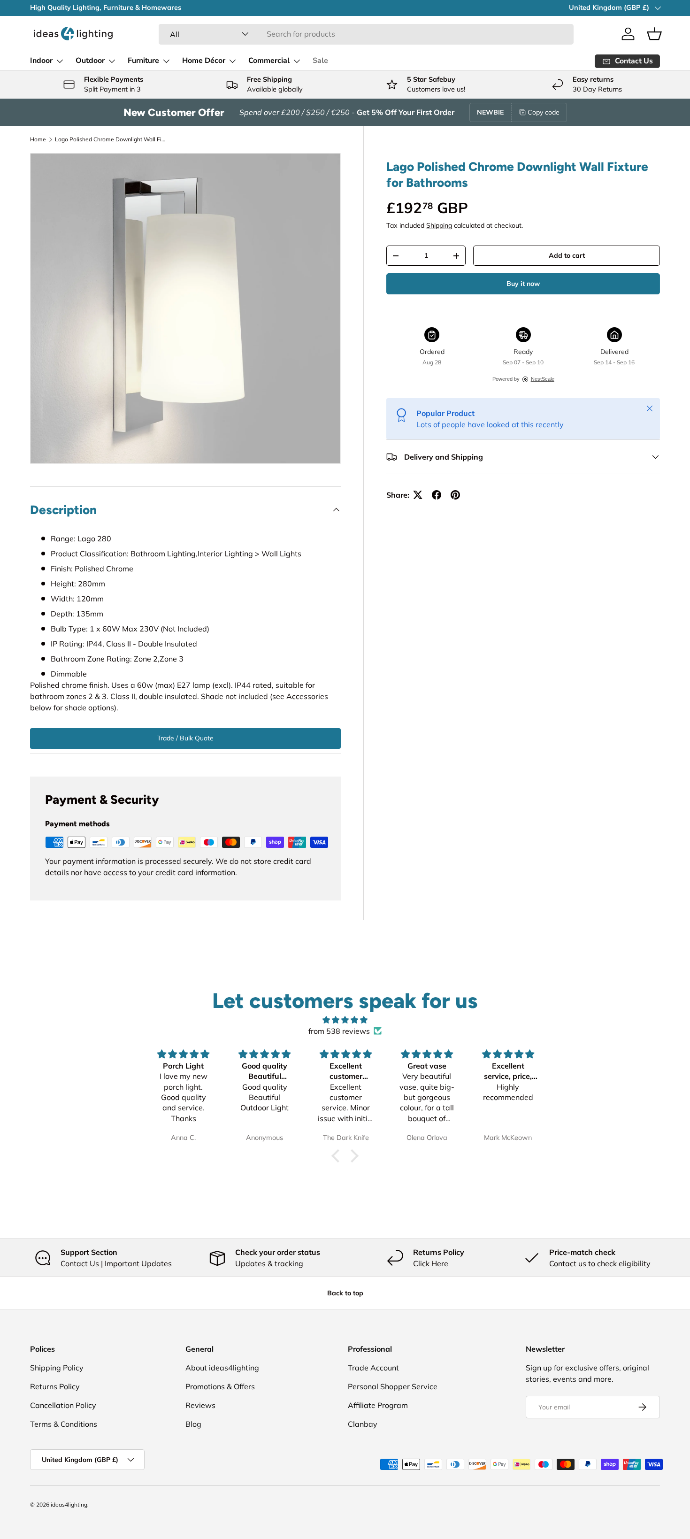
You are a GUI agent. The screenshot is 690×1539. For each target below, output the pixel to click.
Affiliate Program (378, 1405)
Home (38, 139)
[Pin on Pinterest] (455, 494)
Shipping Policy (57, 1367)
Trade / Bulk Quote (185, 738)
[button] (654, 33)
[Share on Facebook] (436, 494)
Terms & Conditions (63, 1424)
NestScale (542, 379)
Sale (320, 60)
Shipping (439, 225)
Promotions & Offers (220, 1386)
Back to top (345, 1293)
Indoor (41, 60)
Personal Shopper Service (392, 1386)
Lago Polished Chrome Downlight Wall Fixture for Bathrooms (111, 139)
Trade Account (373, 1367)
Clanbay (362, 1424)
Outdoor (90, 60)
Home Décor (203, 60)
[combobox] (366, 33)
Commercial (269, 60)
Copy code (544, 112)
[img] (345, 1019)
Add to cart (567, 255)
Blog (193, 1424)
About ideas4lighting (222, 1367)
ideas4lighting (69, 1504)
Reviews (200, 1405)
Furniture (143, 60)
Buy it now (523, 283)
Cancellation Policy (63, 1405)
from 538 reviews (339, 1031)
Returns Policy (55, 1386)
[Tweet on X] (417, 494)
